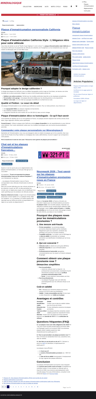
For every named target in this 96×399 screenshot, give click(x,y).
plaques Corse (76, 38)
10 (31, 387)
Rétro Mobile (76, 24)
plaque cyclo (86, 69)
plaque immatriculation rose (54, 197)
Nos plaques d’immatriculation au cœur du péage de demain (21, 383)
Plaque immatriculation (8, 25)
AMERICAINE (38, 6)
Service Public (54, 373)
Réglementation (88, 8)
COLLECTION (27, 6)
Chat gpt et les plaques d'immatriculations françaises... (14, 147)
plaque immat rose (7, 164)
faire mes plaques (77, 51)
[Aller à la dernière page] (37, 386)
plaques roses (41, 197)
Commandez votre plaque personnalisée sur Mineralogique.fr (32, 130)
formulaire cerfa (76, 69)
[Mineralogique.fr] (11, 2)
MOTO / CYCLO (56, 6)
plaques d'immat (51, 190)
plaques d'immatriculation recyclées (82, 21)
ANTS (44, 343)
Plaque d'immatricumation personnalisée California (30, 29)
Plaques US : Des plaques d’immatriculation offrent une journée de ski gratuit (25, 378)
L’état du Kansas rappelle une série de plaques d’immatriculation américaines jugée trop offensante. (32, 381)
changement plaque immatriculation (82, 35)
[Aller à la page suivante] (34, 386)
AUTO (46, 6)
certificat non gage (86, 38)
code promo (87, 57)
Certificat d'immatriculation (80, 66)
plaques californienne (78, 54)
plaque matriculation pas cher (80, 44)
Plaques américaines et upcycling (13, 379)
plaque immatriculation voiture (46, 194)
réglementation (20, 25)
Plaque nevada (89, 47)
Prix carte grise (77, 57)
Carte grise (87, 11)
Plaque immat (41, 190)
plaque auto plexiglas (21, 160)
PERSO (65, 6)
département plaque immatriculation (82, 63)
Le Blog (84, 2)
